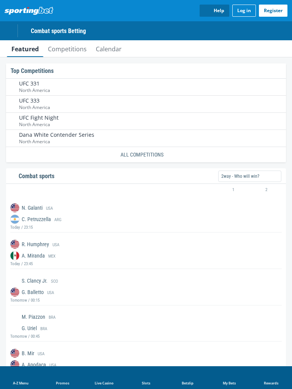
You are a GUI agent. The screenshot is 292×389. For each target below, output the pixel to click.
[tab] (25, 48)
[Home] (30, 10)
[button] (146, 190)
